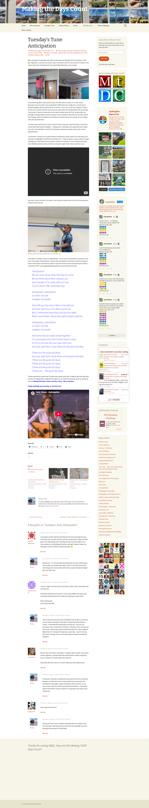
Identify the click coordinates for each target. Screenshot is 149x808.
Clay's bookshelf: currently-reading (114, 352)
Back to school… (36, 517)
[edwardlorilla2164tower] (116, 555)
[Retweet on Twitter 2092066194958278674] (104, 238)
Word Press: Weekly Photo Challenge (110, 532)
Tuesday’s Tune (49, 26)
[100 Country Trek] (111, 545)
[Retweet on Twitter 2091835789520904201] (104, 269)
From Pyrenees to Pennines (107, 454)
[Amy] (101, 586)
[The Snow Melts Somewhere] (111, 566)
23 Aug (115, 274)
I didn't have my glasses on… (107, 457)
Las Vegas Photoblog (105, 472)
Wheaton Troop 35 (104, 522)
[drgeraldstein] (111, 550)
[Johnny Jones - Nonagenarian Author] (111, 561)
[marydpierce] (111, 555)
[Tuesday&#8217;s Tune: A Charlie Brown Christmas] (58, 473)
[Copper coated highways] (116, 545)
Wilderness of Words (105, 525)
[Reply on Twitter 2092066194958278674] (100, 238)
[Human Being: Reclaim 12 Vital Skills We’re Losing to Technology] (101, 376)
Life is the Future (104, 475)
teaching (69, 51)
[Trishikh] (122, 545)
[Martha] (101, 561)
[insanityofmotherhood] (116, 550)
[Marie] (101, 592)
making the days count (80, 53)
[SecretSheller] (116, 561)
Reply (44, 551)
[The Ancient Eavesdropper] (106, 561)
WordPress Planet (104, 535)
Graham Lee (107, 378)
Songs (64, 51)
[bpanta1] (101, 566)
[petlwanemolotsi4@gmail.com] (106, 550)
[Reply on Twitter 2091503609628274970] (100, 328)
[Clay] (106, 586)
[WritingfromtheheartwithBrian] (122, 550)
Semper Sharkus (104, 503)
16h (114, 216)
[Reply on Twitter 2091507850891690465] (100, 294)
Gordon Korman (104, 369)
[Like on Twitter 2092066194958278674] (108, 238)
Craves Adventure (104, 445)
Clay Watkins (108, 217)
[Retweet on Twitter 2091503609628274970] (104, 328)
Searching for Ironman (105, 500)
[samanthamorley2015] (111, 592)
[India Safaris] (101, 576)
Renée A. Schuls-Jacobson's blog (109, 497)
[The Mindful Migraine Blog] (106, 581)
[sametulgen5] (106, 576)
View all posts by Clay (52, 506)
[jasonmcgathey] (116, 576)
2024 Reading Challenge (110, 416)
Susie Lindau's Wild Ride (106, 513)
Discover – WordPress (105, 448)
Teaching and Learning (79, 51)
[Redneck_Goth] (106, 555)
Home (24, 26)
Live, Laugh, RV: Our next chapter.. (109, 478)
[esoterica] (116, 581)
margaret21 (31, 711)
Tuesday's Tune (32, 53)
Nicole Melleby (108, 391)
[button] (43, 84)
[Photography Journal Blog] (122, 576)
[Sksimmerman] (111, 581)
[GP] (101, 550)
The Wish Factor (103, 519)
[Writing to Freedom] (101, 545)
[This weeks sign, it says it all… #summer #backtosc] (105, 138)
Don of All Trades (104, 451)
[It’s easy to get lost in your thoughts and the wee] (119, 166)
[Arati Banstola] (122, 561)
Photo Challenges (103, 26)
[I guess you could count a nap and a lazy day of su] (105, 179)
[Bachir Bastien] (116, 566)
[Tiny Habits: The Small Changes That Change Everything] (101, 356)
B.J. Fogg (107, 358)
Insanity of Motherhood (106, 460)
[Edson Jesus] (116, 592)
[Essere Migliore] (122, 571)
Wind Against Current (105, 528)
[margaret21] (106, 592)
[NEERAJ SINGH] (101, 581)
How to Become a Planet (111, 389)
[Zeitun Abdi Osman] (116, 571)
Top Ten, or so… (88, 26)
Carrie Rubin (31, 657)
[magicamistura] (101, 571)
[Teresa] (122, 586)
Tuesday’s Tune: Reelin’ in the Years (74, 517)
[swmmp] (101, 555)
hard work (70, 53)
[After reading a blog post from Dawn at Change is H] (119, 152)
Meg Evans (102, 481)
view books (119, 429)
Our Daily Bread (103, 488)
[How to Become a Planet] (101, 391)
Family (59, 51)
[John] (116, 586)
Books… (76, 26)
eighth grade (62, 53)
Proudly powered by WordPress (31, 804)
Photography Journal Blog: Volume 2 (110, 494)
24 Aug (115, 244)
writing (41, 55)
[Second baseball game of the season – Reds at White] (119, 138)
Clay (48, 55)
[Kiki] (106, 571)
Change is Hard (103, 442)
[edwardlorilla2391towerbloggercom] (122, 566)
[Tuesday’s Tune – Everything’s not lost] (79, 473)
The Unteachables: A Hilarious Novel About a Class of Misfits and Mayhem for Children (115, 366)
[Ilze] (111, 576)
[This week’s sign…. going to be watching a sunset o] (105, 166)
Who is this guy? (35, 26)
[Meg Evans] (122, 592)
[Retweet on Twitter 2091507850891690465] (104, 294)
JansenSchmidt (103, 464)
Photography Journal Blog (107, 491)
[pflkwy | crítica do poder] (106, 545)
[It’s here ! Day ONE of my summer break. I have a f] (119, 179)
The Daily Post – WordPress (107, 516)
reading (30, 55)
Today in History (64, 26)
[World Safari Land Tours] (122, 581)
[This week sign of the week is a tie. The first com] (105, 152)
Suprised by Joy (104, 510)
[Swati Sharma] (106, 566)
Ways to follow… (27, 30)
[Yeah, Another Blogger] (111, 586)
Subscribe (104, 59)
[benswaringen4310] (111, 571)
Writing (40, 53)
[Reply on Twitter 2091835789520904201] (100, 269)
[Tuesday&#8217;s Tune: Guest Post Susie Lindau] (37, 473)
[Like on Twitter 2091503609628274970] (108, 328)
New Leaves (102, 485)
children (48, 53)
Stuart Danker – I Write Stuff (107, 507)
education (54, 53)
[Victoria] (122, 555)
